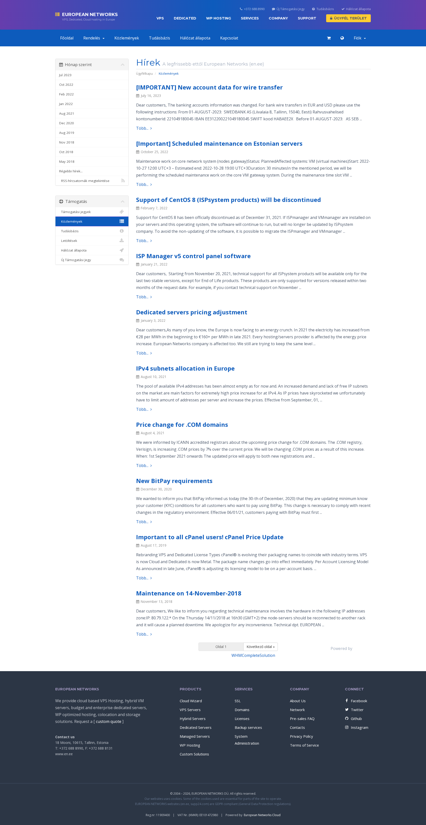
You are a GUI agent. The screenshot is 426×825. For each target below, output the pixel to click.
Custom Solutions (194, 754)
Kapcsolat (229, 38)
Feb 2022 (66, 94)
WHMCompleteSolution (253, 655)
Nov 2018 (66, 142)
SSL (238, 700)
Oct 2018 (66, 152)
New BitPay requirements (174, 481)
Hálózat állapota (358, 9)
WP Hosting (218, 18)
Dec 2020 (66, 123)
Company (278, 18)
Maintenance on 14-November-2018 (188, 593)
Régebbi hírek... (71, 171)
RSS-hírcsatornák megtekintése (84, 181)
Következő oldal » (261, 646)
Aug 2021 (66, 113)
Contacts (297, 727)
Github (356, 718)
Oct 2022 (66, 84)
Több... (142, 128)
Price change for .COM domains (182, 424)
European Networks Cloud (262, 815)
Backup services (248, 727)
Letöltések (68, 240)
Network (297, 709)
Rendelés (92, 38)
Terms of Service (304, 745)
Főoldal (66, 38)
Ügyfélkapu (144, 73)
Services (250, 18)
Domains (242, 709)
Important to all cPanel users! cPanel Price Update (210, 537)
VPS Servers (190, 709)
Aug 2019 (66, 132)
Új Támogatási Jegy (291, 9)
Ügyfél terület (350, 18)
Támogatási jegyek (75, 212)
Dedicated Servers (196, 727)
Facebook (359, 700)
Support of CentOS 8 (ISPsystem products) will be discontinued (228, 200)
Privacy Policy (301, 736)
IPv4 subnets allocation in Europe (185, 368)
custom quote (108, 721)
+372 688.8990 (254, 9)
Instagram (359, 727)
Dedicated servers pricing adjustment (191, 312)
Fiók (358, 38)
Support (307, 18)
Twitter (357, 709)
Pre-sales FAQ (302, 718)
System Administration (247, 740)
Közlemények (126, 38)
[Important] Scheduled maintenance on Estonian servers (219, 143)
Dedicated (185, 18)
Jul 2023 (65, 75)
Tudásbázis (325, 9)
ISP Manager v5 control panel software (193, 256)
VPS (160, 18)
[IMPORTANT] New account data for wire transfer (209, 87)
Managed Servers (195, 736)
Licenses (242, 718)
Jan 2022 (66, 104)
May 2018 (66, 161)
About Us (298, 700)
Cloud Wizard (191, 700)
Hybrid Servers (193, 718)
